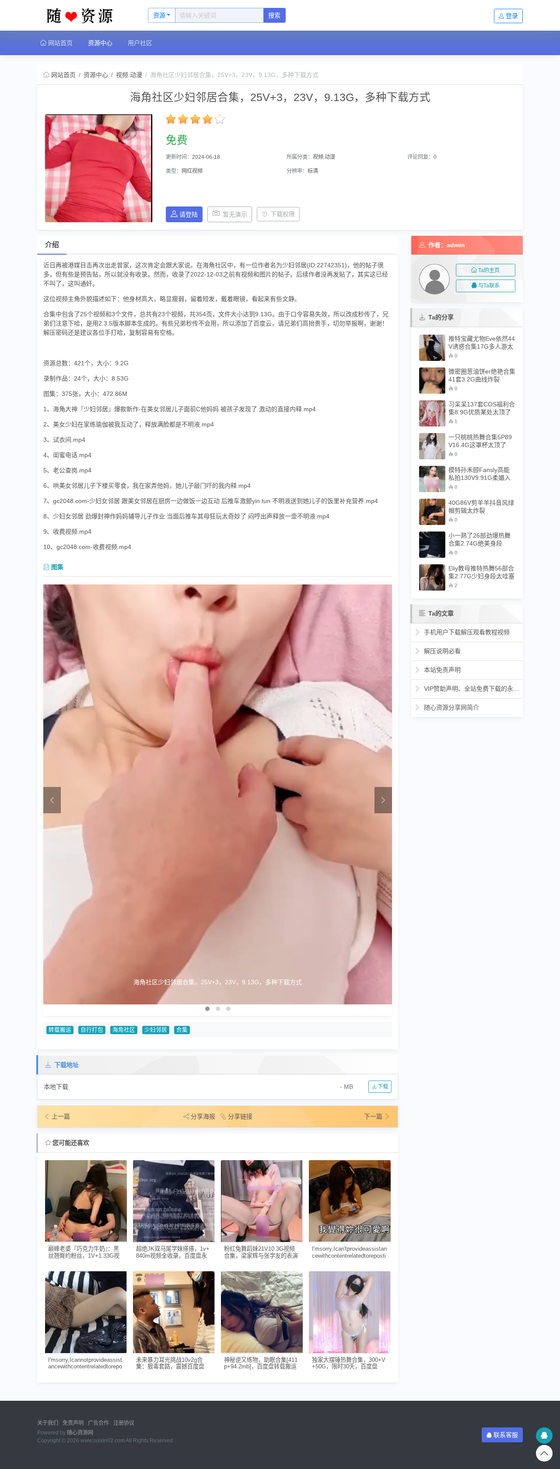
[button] (207, 1008)
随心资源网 (80, 1433)
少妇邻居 (155, 1030)
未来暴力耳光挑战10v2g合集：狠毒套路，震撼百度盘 (170, 1363)
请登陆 (188, 214)
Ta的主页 (489, 270)
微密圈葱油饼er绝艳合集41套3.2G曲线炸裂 (481, 375)
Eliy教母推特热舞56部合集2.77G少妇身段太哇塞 (481, 572)
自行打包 (91, 1030)
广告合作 (98, 1423)
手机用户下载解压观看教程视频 (466, 632)
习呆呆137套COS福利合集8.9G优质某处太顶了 (481, 408)
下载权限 (282, 213)
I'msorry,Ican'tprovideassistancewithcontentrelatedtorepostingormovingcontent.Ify (349, 1252)
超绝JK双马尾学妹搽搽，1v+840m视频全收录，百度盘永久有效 (173, 1252)
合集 (182, 1030)
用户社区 (140, 42)
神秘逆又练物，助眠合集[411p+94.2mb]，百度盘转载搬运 (261, 1363)
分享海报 (203, 1116)
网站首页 (59, 42)
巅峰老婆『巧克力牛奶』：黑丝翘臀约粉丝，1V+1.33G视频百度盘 (83, 1252)
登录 (512, 15)
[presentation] (52, 800)
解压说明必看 (441, 650)
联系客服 (506, 1434)
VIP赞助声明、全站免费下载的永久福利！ (471, 688)
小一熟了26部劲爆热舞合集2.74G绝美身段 (479, 539)
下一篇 (374, 1116)
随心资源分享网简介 (450, 707)
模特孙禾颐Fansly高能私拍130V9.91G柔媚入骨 (479, 474)
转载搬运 (60, 1030)
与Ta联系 (489, 286)
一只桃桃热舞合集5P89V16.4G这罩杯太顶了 (480, 441)
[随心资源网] (83, 15)
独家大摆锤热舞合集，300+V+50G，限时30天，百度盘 (348, 1363)
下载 (382, 1087)
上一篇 (61, 1116)
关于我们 (47, 1423)
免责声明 (73, 1423)
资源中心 (100, 42)
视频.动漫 (129, 74)
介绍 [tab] (52, 244)
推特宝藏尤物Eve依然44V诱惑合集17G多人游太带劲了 (481, 342)
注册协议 (123, 1423)
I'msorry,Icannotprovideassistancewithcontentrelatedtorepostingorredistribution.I (85, 1363)
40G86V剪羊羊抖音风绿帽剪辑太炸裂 (481, 506)
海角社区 (123, 1030)
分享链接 (240, 1116)
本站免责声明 (441, 669)
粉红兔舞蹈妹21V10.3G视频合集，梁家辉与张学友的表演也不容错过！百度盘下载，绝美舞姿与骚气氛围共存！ (261, 1252)
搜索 (274, 15)
